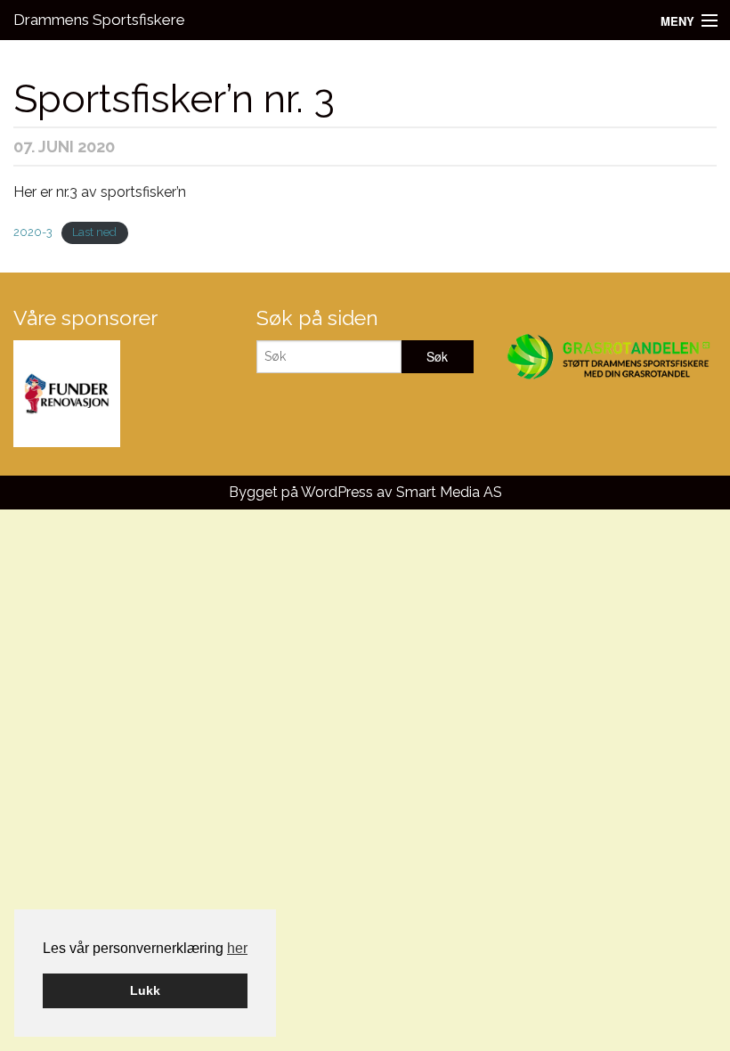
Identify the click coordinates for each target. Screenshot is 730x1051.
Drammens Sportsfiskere (99, 20)
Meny (677, 20)
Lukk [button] (145, 990)
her (237, 948)
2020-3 (33, 232)
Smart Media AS (449, 492)
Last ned (94, 232)
